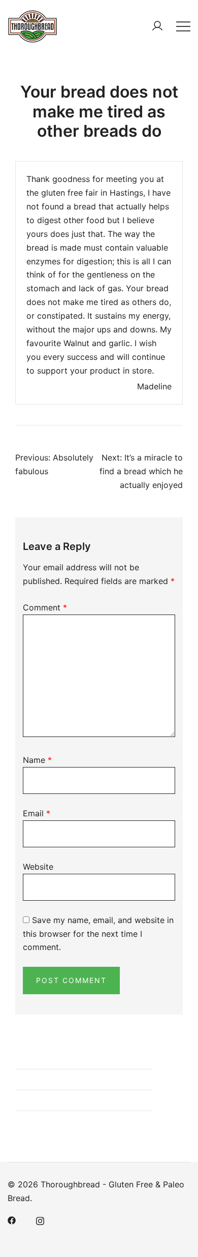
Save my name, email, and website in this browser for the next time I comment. (98, 934)
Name (37, 760)
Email (36, 813)
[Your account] (157, 26)
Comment (45, 607)
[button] (19, 1052)
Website (38, 867)
